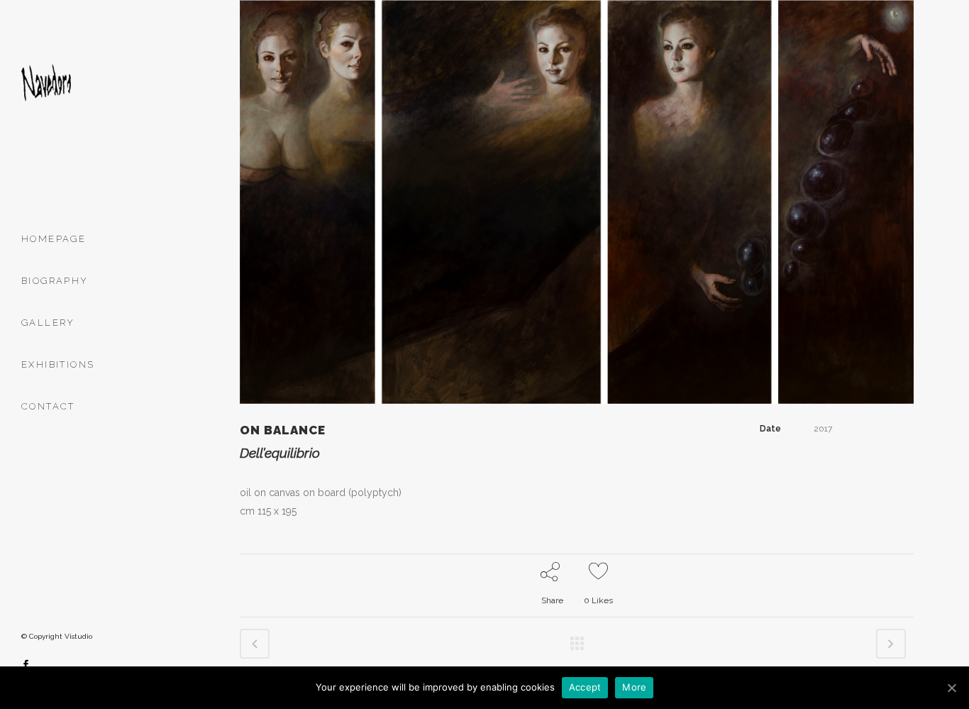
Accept (585, 687)
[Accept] (951, 688)
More (634, 687)
